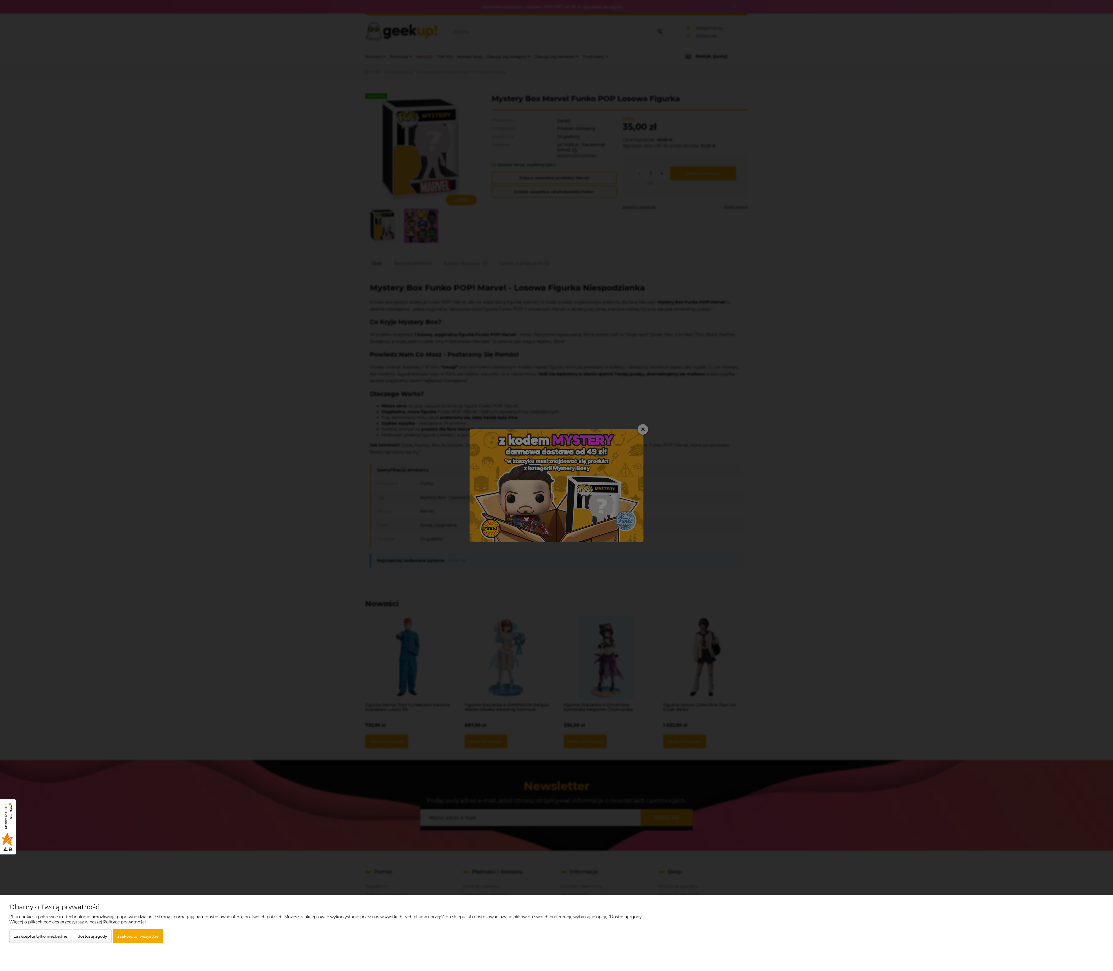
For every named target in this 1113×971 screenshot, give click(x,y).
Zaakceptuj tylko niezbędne (40, 936)
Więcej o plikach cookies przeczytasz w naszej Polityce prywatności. (78, 922)
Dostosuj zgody (92, 936)
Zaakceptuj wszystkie (138, 936)
